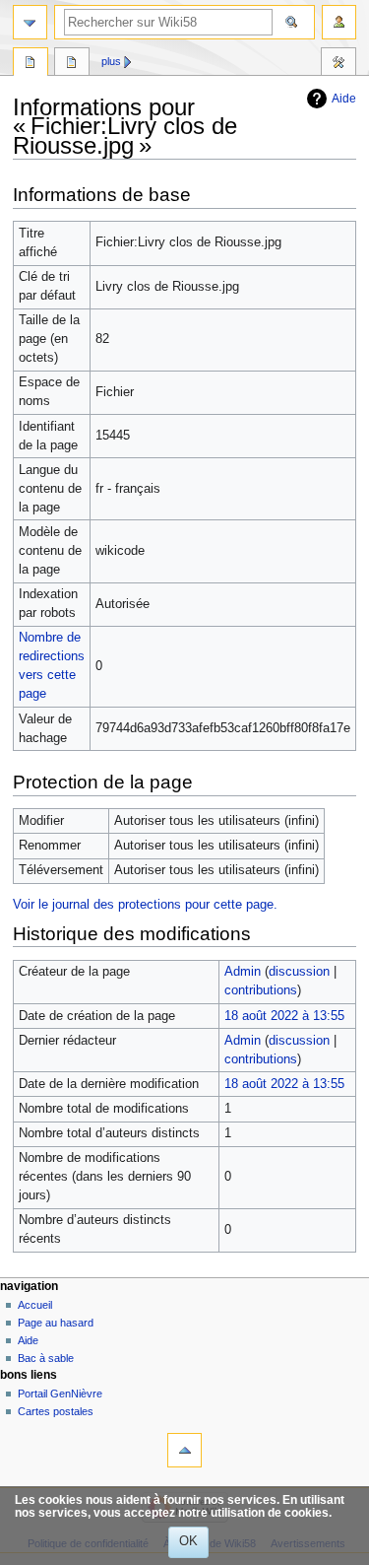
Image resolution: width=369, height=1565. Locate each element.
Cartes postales (55, 1411)
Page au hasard (55, 1322)
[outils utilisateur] (339, 22)
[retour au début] (184, 1450)
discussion (299, 972)
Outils (338, 64)
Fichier (30, 64)
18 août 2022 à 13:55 (284, 1016)
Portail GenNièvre (60, 1393)
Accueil (35, 1305)
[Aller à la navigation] (30, 22)
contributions (260, 990)
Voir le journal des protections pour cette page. (145, 905)
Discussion (72, 64)
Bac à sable (46, 1358)
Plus (111, 61)
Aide (344, 98)
